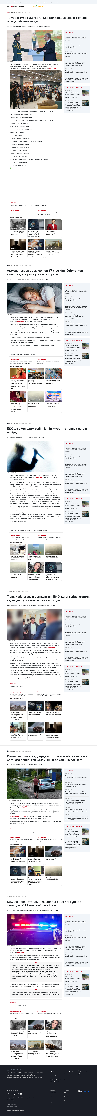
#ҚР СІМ (19, 1005)
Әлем (51, 1105)
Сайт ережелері (67, 1098)
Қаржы (25, 2)
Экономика (52, 1096)
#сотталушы (20, 530)
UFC (65, 1079)
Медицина (80, 1073)
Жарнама (66, 1096)
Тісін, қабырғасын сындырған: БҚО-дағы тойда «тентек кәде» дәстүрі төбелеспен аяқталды (76, 55)
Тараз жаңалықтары (54, 1081)
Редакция (66, 1094)
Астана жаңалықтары (55, 1073)
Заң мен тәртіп (54, 2)
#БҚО (11, 530)
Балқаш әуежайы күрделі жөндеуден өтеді (20, 212)
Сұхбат (51, 1103)
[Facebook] (8, 1094)
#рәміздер (44, 205)
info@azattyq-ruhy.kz (12, 1106)
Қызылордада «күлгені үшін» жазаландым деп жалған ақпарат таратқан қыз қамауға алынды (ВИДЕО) (76, 79)
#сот (15, 530)
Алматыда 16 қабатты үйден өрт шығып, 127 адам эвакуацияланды (49, 1014)
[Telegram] (18, 1094)
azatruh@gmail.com (11, 1104)
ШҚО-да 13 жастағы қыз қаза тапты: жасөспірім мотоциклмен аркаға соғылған (21, 695)
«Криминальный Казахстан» (18, 816)
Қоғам (45, 2)
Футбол (65, 1073)
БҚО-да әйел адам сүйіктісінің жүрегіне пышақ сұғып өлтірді (75, 46)
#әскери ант (37, 205)
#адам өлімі (13, 1005)
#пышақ (27, 530)
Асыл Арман (12, 265)
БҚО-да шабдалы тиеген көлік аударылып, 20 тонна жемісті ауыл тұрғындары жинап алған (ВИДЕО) (72, 95)
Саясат (51, 1094)
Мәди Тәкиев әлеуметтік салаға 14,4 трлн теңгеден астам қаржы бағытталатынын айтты (49, 840)
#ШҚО (11, 832)
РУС (89, 6)
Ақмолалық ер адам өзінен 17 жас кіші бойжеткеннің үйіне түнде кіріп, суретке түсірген (76, 39)
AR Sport (39, 2)
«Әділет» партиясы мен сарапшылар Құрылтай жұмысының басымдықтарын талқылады (21, 362)
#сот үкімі (33, 530)
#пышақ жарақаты (42, 530)
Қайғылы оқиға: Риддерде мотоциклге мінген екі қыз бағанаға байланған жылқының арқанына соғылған (75, 63)
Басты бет (9, 2)
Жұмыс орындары (68, 1100)
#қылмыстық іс (24, 354)
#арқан (38, 832)
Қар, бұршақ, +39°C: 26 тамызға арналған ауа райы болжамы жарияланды (49, 538)
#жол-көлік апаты (19, 832)
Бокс (65, 1077)
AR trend (32, 2)
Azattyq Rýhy (12, 12)
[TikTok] (14, 1094)
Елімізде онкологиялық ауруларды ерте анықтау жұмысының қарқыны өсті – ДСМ (21, 840)
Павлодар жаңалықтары (55, 1079)
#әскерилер (27, 205)
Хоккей (65, 1075)
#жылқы (27, 832)
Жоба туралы (67, 1092)
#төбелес (12, 686)
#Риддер (33, 832)
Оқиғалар (27, 591)
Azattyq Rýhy (52, 68)
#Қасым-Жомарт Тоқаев (16, 205)
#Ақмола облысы (14, 354)
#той (21, 686)
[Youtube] (21, 1094)
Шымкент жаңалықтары (55, 1077)
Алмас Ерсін (12, 591)
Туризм (79, 1075)
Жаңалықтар (17, 2)
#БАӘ (24, 1005)
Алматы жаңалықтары (55, 1075)
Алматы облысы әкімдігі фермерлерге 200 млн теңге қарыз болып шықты (48, 213)
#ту (32, 205)
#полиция (32, 354)
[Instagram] (11, 1094)
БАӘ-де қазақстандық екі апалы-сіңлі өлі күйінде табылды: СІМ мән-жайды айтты (76, 71)
